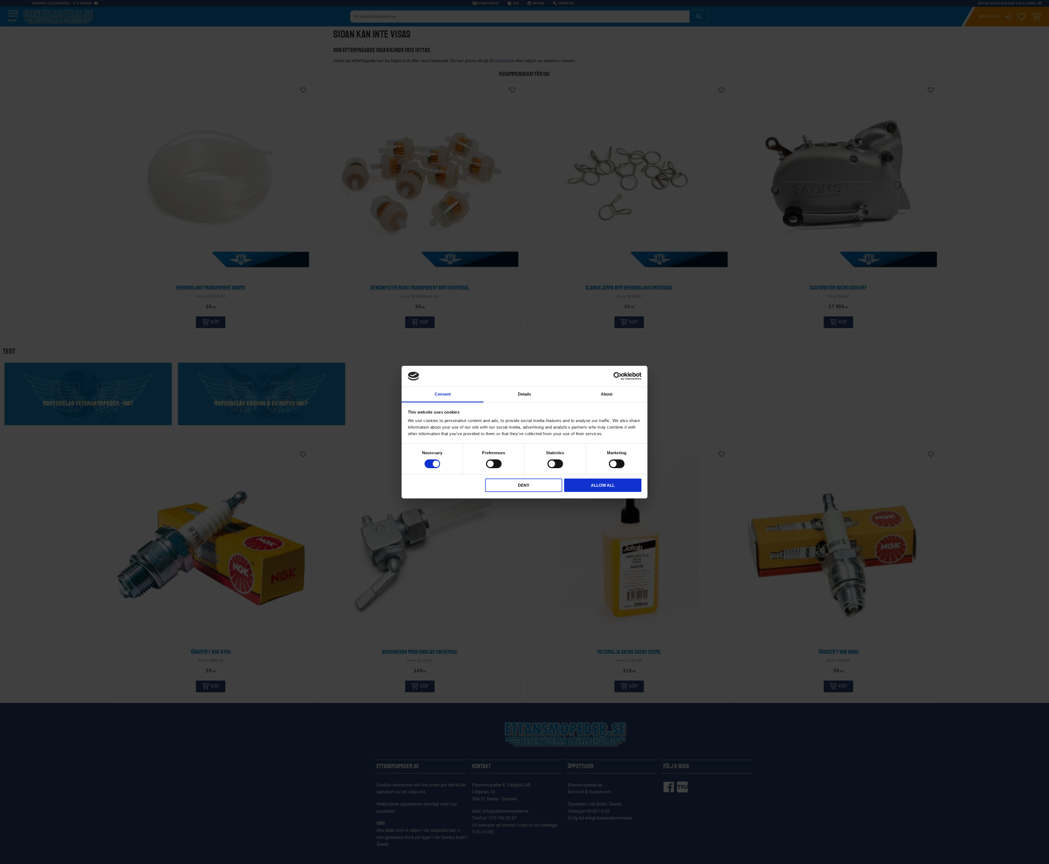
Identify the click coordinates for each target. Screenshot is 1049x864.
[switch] (494, 463)
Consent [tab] (443, 394)
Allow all (603, 485)
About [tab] (606, 394)
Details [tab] (524, 394)
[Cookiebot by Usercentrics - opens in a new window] (617, 376)
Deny (523, 485)
